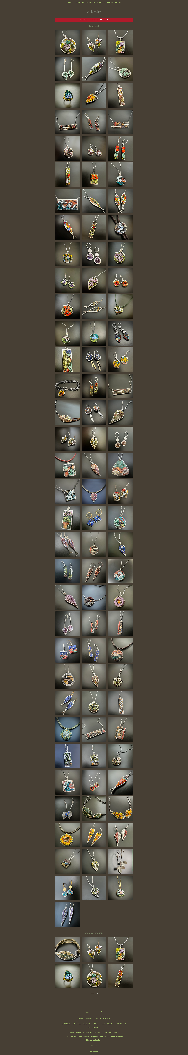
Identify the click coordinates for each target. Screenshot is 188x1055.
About (77, 2)
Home (80, 1019)
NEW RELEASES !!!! (94, 1027)
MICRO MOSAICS (107, 1024)
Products (70, 2)
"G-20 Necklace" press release (77, 1036)
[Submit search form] (101, 1012)
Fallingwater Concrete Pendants (93, 2)
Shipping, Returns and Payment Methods (107, 1036)
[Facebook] (96, 1046)
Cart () (118, 2)
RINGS (96, 1024)
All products (94, 994)
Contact (110, 2)
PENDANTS (87, 1024)
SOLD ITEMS (121, 1024)
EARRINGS (77, 1024)
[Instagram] (92, 1046)
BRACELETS (66, 1024)
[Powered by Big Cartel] (94, 1052)
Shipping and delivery (94, 1040)
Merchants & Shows (111, 1033)
